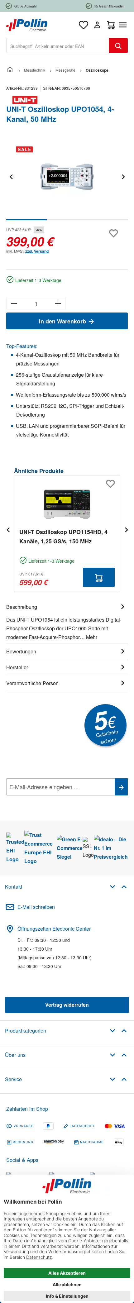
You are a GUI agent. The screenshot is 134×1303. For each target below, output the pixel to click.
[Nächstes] (123, 176)
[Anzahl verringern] (14, 303)
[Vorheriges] (11, 176)
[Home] (10, 70)
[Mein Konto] (97, 25)
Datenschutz (46, 801)
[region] (67, 180)
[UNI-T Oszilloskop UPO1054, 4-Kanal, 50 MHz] (67, 176)
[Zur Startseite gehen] (26, 24)
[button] (118, 886)
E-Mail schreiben (36, 906)
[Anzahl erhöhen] (58, 303)
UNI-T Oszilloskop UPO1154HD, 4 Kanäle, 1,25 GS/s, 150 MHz (63, 536)
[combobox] (57, 45)
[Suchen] (118, 45)
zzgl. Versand (37, 251)
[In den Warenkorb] (99, 577)
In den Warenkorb (63, 321)
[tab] (67, 621)
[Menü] (124, 25)
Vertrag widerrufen (67, 1004)
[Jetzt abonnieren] (121, 786)
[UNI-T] (67, 100)
